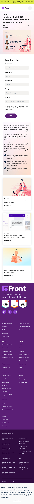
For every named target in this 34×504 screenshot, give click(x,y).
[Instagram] (15, 312)
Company (8, 89)
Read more (8, 206)
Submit (11, 116)
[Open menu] (30, 8)
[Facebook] (10, 312)
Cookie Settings (17, 501)
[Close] (32, 485)
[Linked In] (4, 312)
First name (8, 72)
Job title (8, 97)
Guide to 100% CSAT (8, 453)
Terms (24, 107)
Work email (8, 64)
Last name (8, 80)
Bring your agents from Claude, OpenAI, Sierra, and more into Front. (17, 2)
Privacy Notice (9, 109)
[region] (17, 493)
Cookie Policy (9, 494)
